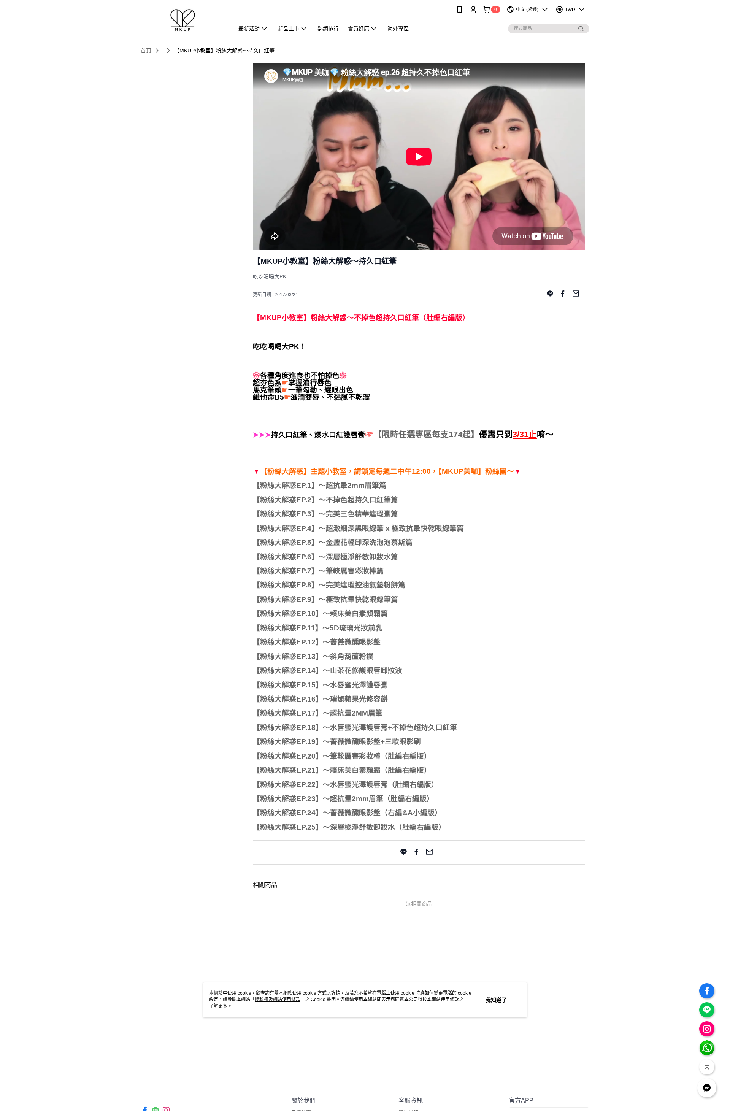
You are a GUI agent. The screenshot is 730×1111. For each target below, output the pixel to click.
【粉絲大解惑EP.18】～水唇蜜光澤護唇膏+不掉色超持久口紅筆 (355, 728)
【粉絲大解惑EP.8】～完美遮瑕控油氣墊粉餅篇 (329, 585)
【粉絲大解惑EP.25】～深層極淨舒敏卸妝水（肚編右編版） (349, 827)
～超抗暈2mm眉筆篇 (352, 485)
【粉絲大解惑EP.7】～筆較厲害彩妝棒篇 (318, 571)
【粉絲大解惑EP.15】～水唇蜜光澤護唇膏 (320, 685)
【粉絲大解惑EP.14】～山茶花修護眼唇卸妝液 (327, 671)
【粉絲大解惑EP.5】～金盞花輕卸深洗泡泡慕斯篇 (333, 542)
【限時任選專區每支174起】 (426, 434)
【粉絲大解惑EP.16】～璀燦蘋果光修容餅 (320, 699)
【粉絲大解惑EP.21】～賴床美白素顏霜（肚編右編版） (342, 770)
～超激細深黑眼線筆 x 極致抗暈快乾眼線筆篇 (391, 528)
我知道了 (496, 1000)
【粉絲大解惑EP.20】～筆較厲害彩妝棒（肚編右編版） (342, 756)
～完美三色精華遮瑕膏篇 (358, 514)
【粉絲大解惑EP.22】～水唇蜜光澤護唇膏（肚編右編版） (345, 785)
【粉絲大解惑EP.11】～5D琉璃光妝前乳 (317, 628)
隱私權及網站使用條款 (277, 999)
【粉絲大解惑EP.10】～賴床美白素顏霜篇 (320, 613)
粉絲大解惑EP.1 (285, 485)
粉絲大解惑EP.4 (285, 528)
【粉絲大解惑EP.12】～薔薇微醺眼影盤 (317, 642)
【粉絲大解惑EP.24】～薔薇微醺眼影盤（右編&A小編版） (347, 813)
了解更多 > (220, 1006)
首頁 (146, 51)
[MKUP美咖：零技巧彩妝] (183, 20)
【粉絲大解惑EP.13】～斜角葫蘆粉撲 (313, 656)
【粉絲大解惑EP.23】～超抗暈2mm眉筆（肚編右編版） (343, 799)
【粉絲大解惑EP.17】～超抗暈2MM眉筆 (317, 713)
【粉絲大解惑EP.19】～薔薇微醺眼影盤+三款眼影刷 (337, 742)
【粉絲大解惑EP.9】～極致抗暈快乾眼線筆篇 (325, 599)
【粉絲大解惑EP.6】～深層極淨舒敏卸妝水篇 (325, 557)
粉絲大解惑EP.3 (285, 514)
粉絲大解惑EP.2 (285, 500)
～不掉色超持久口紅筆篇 (358, 500)
